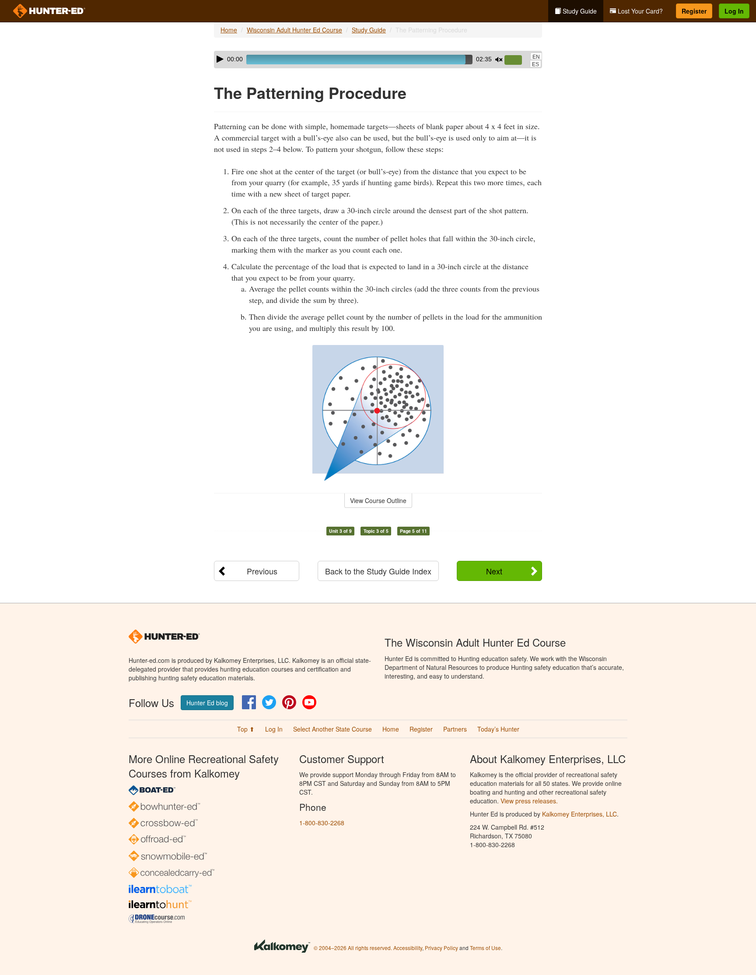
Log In (734, 11)
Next (494, 571)
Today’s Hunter (498, 729)
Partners (455, 729)
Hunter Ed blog (207, 702)
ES (535, 64)
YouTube (309, 702)
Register (694, 11)
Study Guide (579, 11)
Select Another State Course (332, 729)
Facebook (249, 702)
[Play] (220, 59)
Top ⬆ (246, 729)
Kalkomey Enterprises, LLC (579, 814)
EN (536, 57)
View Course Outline (378, 500)
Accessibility (407, 947)
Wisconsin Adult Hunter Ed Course (294, 29)
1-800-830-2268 (321, 822)
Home (228, 29)
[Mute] (498, 59)
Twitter (269, 702)
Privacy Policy (441, 947)
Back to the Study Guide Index (378, 571)
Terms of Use (485, 947)
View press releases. (529, 800)
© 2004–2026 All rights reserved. (353, 947)
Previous (262, 571)
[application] (378, 59)
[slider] (516, 60)
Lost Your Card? (639, 11)
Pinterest (289, 702)
